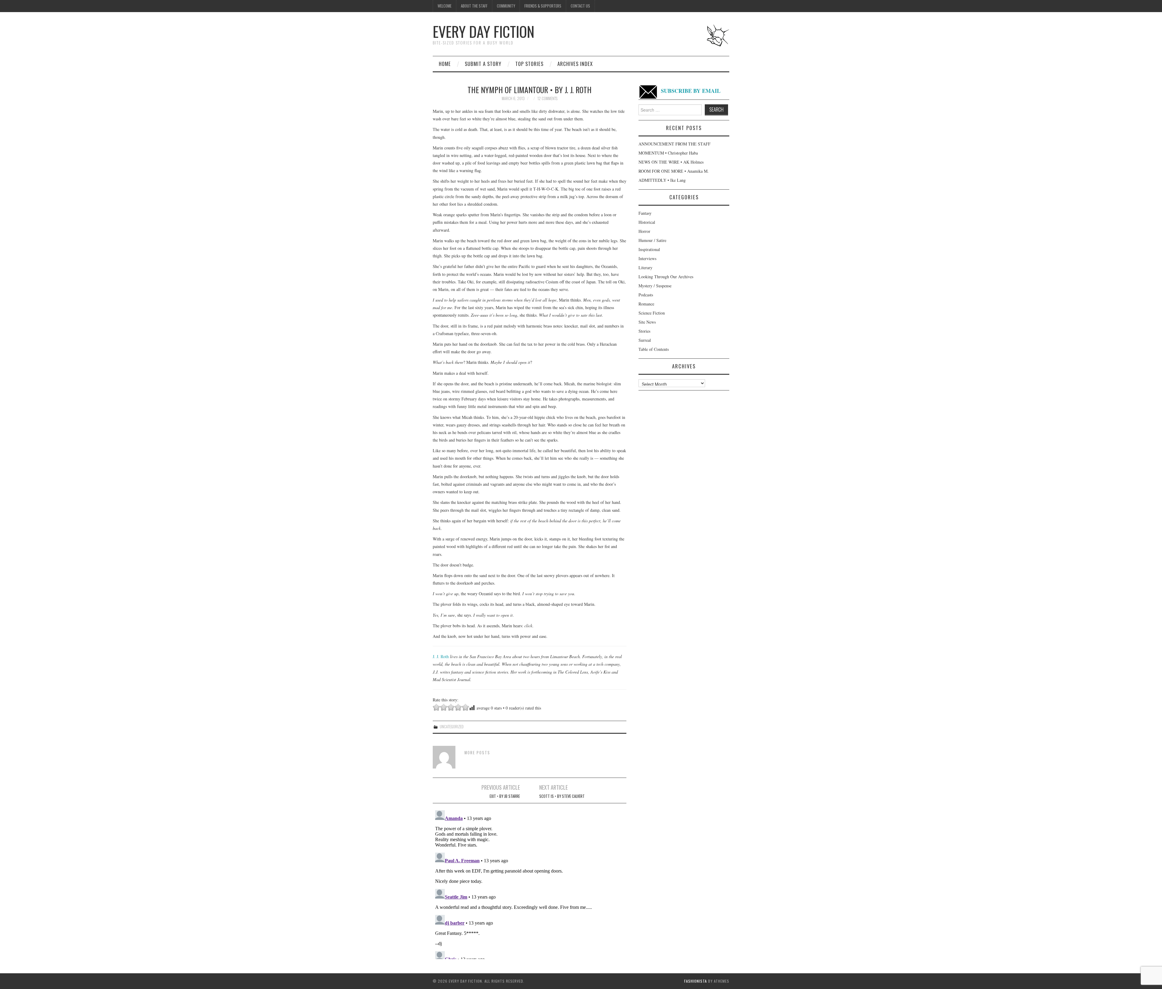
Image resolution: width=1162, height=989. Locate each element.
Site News (647, 322)
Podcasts (645, 295)
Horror (644, 231)
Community (506, 6)
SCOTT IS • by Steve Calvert (562, 796)
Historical (646, 222)
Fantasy (645, 213)
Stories (644, 331)
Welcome (444, 6)
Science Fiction (651, 313)
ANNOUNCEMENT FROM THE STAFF (674, 144)
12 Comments (547, 98)
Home (445, 63)
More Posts (477, 753)
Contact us (580, 6)
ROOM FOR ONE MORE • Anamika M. (673, 171)
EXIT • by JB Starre (505, 796)
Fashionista (695, 981)
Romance (646, 304)
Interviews (647, 258)
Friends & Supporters (542, 6)
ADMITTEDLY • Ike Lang (662, 180)
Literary (645, 267)
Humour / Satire (652, 240)
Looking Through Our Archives (665, 276)
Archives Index (575, 63)
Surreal (644, 340)
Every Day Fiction (483, 31)
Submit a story (483, 63)
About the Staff (474, 6)
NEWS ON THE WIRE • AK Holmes (671, 162)
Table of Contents (653, 349)
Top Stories (529, 63)
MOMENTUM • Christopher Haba (668, 153)
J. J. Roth (441, 656)
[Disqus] (529, 883)
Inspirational (649, 249)
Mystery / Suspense (654, 286)
